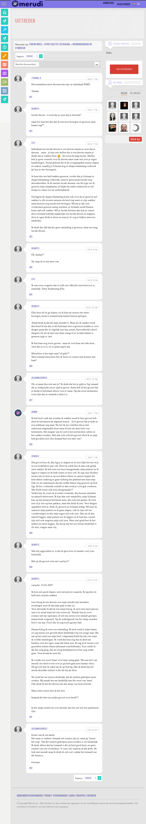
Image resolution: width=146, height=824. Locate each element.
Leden (72, 795)
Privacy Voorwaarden (55, 795)
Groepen (80, 795)
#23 (30, 236)
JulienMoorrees (39, 377)
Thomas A (36, 77)
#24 (30, 267)
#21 (30, 96)
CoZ (33, 142)
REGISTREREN (124, 69)
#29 (31, 532)
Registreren (123, 4)
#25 (30, 294)
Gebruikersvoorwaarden (30, 795)
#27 (31, 400)
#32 (30, 767)
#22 (30, 130)
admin (34, 411)
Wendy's (35, 108)
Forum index (35, 44)
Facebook (91, 795)
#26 (31, 366)
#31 (30, 716)
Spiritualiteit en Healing (57, 44)
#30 (31, 567)
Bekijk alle (135, 139)
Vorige (29, 56)
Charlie (35, 456)
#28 (31, 444)
